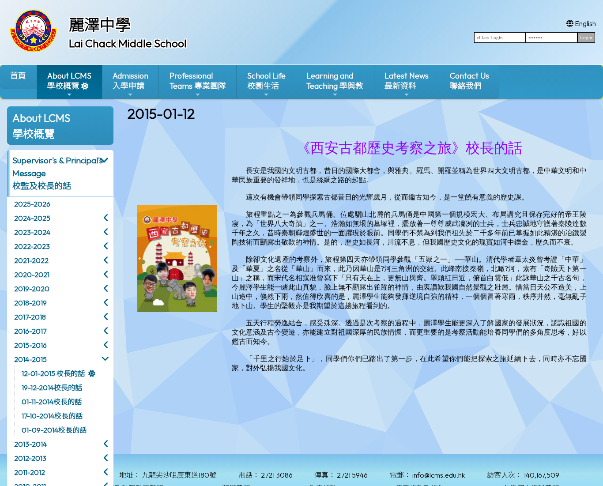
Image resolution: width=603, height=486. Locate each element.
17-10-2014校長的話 (52, 415)
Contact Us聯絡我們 (469, 81)
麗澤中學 (100, 24)
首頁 (18, 76)
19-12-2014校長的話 (52, 387)
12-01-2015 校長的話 (53, 373)
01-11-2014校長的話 (52, 401)
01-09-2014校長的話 (54, 430)
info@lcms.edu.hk (438, 475)
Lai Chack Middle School (128, 43)
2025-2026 (32, 204)
